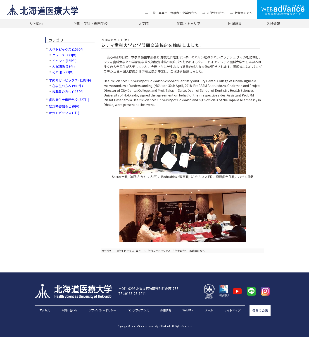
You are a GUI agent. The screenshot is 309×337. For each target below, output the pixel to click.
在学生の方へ (216, 13)
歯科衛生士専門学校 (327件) (69, 99)
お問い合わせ (69, 310)
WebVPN (188, 310)
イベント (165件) (64, 60)
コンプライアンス (138, 310)
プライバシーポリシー (102, 310)
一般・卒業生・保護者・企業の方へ (173, 13)
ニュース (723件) (64, 55)
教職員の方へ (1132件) (68, 91)
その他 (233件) (62, 72)
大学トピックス (125, 251)
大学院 (143, 23)
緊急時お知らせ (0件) (64, 106)
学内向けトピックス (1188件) (70, 80)
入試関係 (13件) (63, 66)
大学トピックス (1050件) (67, 49)
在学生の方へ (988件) (67, 86)
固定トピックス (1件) (64, 113)
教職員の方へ (243, 13)
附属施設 (235, 23)
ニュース (141, 251)
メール (209, 310)
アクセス (44, 310)
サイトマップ (232, 310)
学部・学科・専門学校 (90, 23)
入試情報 (273, 23)
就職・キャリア (188, 23)
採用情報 (165, 310)
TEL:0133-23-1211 (132, 293)
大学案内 (36, 23)
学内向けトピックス (159, 251)
